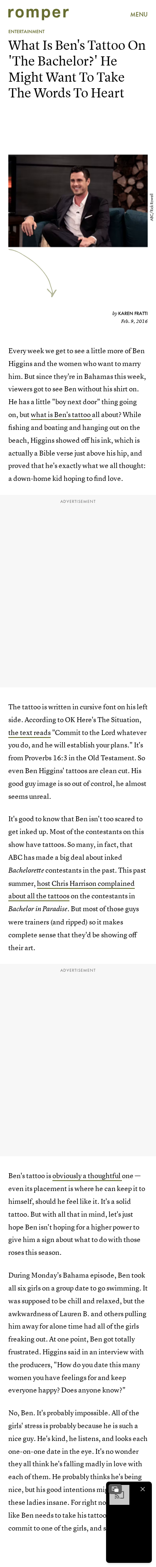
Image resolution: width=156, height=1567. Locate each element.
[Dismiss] (142, 1489)
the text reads (29, 732)
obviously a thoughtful (87, 1175)
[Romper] (38, 14)
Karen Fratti (133, 313)
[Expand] (115, 1489)
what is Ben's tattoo (61, 414)
